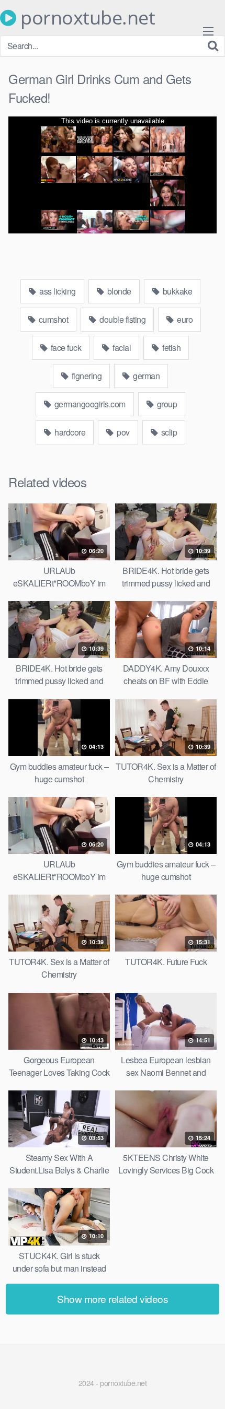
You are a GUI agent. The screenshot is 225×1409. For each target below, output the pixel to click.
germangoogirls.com (89, 404)
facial (121, 348)
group (166, 404)
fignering (86, 376)
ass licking (57, 291)
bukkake (176, 291)
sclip (168, 432)
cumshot (52, 319)
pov (122, 432)
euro (184, 319)
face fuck (65, 348)
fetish (171, 348)
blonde (118, 291)
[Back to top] (206, 1386)
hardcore (69, 432)
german (145, 376)
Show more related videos (112, 1298)
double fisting (122, 319)
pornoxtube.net (85, 17)
